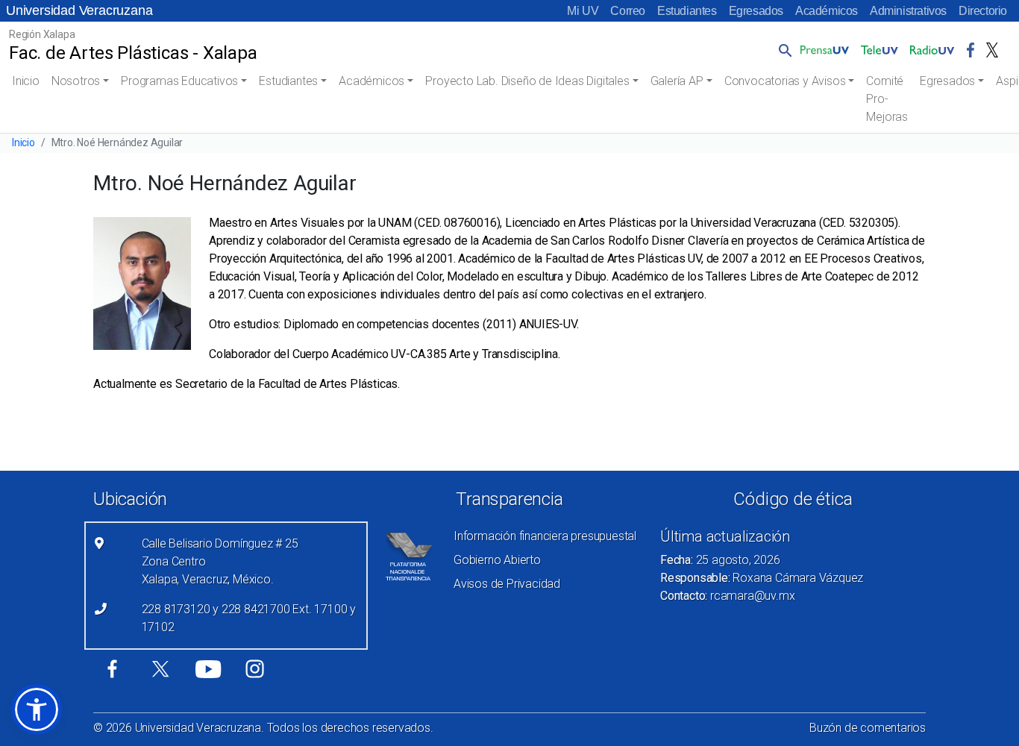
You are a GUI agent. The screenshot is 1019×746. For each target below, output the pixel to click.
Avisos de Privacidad (507, 584)
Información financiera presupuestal (545, 536)
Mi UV (582, 10)
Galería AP (676, 81)
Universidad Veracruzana (79, 10)
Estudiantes (687, 10)
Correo (627, 10)
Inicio (26, 81)
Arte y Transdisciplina (503, 354)
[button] (782, 50)
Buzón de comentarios (867, 728)
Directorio (983, 10)
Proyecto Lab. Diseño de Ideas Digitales (527, 81)
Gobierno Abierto (497, 560)
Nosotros (75, 81)
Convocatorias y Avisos (785, 81)
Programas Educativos (179, 81)
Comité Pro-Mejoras (887, 99)
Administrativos (908, 10)
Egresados (756, 10)
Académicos (826, 10)
